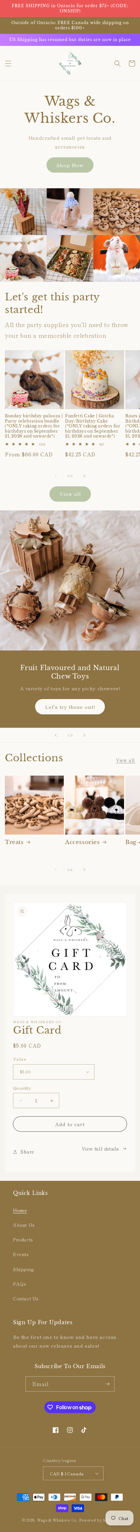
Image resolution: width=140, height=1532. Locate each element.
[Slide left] (56, 476)
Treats (14, 842)
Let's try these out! (70, 706)
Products (23, 1239)
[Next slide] (84, 735)
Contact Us (26, 1298)
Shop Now (70, 165)
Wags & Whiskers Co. (58, 1520)
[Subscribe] (107, 1384)
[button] (8, 63)
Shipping (23, 1269)
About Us (24, 1225)
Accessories (82, 842)
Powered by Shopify (98, 1520)
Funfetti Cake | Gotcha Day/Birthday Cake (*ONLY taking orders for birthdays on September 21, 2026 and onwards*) (92, 425)
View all (70, 493)
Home (20, 1210)
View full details (100, 1148)
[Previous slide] (56, 735)
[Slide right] (84, 476)
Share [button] (27, 1151)
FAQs (19, 1284)
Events (21, 1254)
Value (19, 1059)
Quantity (22, 1088)
